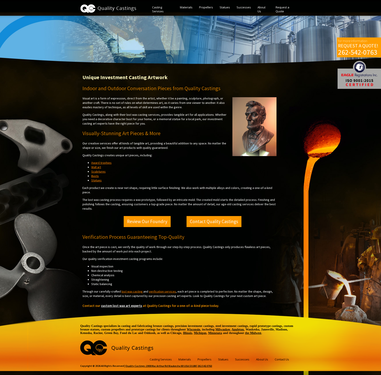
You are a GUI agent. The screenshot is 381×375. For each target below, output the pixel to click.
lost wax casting (132, 291)
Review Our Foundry (147, 221)
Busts (95, 176)
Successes (244, 7)
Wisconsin (193, 329)
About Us (261, 9)
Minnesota (215, 333)
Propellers (206, 7)
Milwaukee (222, 329)
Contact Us (282, 359)
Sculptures (98, 172)
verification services (162, 291)
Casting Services (158, 9)
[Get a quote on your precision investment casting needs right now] (117, 354)
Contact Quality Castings (214, 221)
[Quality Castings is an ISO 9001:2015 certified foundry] (359, 75)
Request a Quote (282, 9)
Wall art (96, 167)
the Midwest (253, 333)
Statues (225, 7)
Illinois (187, 333)
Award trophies (101, 163)
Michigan (200, 333)
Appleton (238, 329)
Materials (186, 7)
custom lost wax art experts (121, 306)
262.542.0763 (205, 366)
